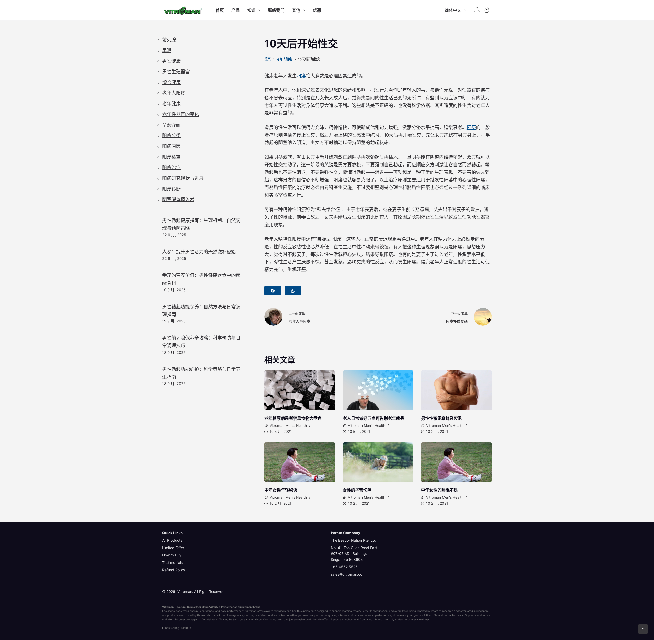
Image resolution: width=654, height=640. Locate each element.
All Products (172, 540)
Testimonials (172, 562)
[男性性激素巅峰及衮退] (456, 390)
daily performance (232, 610)
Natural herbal (442, 615)
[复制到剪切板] (293, 290)
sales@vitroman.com (348, 574)
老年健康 (171, 103)
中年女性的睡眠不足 (439, 490)
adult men (220, 615)
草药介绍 (171, 125)
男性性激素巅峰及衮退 (441, 418)
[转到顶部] (643, 629)
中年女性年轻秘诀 (280, 490)
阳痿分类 (171, 135)
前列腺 (169, 39)
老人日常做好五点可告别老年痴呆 (373, 418)
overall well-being (405, 610)
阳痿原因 (171, 146)
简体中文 (453, 10)
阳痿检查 (171, 157)
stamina (347, 610)
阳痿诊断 (171, 189)
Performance (229, 606)
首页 (220, 10)
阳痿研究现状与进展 (183, 178)
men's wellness (420, 619)
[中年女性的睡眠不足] (456, 462)
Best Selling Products (178, 627)
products (172, 615)
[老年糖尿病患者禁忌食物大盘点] (299, 390)
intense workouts (348, 615)
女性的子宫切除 (357, 490)
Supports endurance (477, 615)
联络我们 (276, 10)
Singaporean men (243, 619)
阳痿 (301, 75)
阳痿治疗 (171, 167)
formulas (457, 615)
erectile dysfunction (375, 610)
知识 (251, 10)
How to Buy (171, 555)
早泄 (166, 50)
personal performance (377, 615)
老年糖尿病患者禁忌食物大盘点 (293, 418)
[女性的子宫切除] (378, 462)
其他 (296, 10)
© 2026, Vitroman (177, 591)
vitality (357, 610)
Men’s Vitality (210, 606)
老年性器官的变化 (180, 114)
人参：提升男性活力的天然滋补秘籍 (199, 251)
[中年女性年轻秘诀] (299, 462)
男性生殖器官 (176, 71)
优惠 (317, 10)
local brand (375, 619)
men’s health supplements (300, 610)
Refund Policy (173, 570)
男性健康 (171, 61)
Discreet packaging (186, 619)
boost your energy (187, 610)
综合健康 (171, 82)
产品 (235, 10)
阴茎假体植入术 (178, 199)
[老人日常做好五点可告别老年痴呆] (378, 390)
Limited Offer (173, 547)
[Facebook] (272, 290)
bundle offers (321, 619)
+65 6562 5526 (344, 567)
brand (256, 606)
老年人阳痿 (173, 93)
